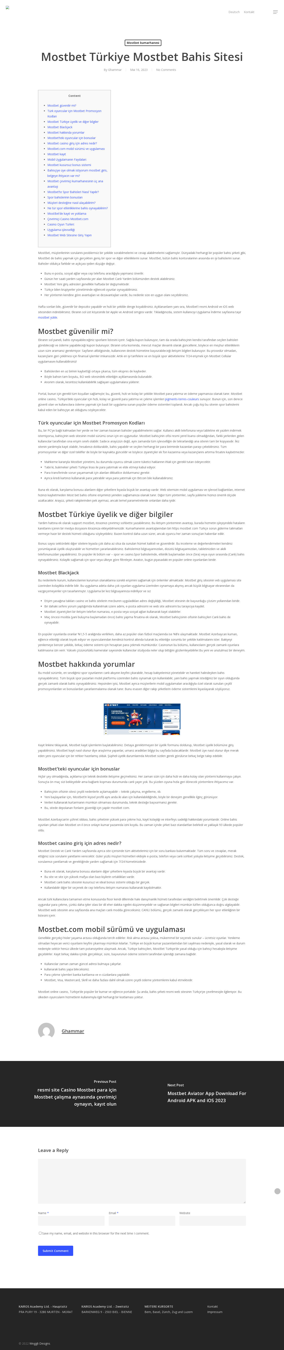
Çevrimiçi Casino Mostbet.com (67, 219)
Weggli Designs (40, 1343)
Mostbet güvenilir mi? (61, 105)
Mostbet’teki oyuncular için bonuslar (71, 138)
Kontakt (212, 1306)
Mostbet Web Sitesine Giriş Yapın (69, 235)
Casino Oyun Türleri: (60, 224)
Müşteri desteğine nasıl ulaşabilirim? (71, 203)
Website (184, 1213)
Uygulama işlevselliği (61, 230)
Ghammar (115, 70)
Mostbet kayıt (56, 154)
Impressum (214, 1312)
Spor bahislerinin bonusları (65, 197)
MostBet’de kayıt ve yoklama (66, 213)
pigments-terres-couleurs (182, 399)
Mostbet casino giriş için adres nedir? (72, 143)
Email (114, 1213)
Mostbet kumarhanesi (143, 43)
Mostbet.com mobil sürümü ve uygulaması (76, 149)
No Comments (166, 70)
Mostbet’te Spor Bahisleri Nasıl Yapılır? (73, 192)
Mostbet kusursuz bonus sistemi (69, 165)
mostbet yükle (47, 317)
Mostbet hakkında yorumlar (65, 132)
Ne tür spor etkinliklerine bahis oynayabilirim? (77, 208)
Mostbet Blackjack (59, 127)
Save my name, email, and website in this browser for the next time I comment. (95, 1233)
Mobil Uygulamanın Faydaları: (67, 159)
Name (43, 1213)
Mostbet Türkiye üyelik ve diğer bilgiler (73, 122)
